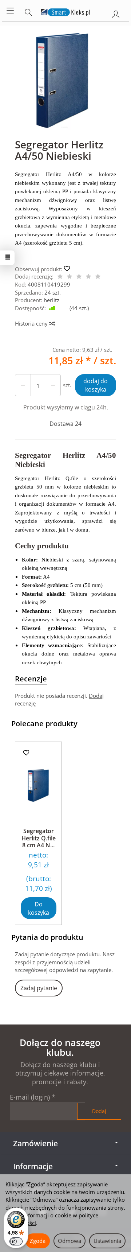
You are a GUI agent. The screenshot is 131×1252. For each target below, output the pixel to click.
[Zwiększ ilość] (23, 385)
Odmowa (69, 1240)
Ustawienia (107, 1240)
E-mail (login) (30, 1097)
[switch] (16, 1241)
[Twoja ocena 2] (69, 277)
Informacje (33, 1166)
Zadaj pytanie (38, 988)
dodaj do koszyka (95, 385)
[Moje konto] (116, 13)
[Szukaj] (28, 11)
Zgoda (37, 1240)
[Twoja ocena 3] (79, 277)
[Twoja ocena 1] (60, 277)
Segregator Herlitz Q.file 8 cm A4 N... (38, 838)
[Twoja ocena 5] (98, 277)
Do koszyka (38, 908)
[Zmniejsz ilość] (53, 385)
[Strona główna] (65, 11)
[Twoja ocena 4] (88, 277)
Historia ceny (32, 323)
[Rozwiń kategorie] (10, 11)
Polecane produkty (44, 723)
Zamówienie (35, 1143)
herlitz (51, 300)
